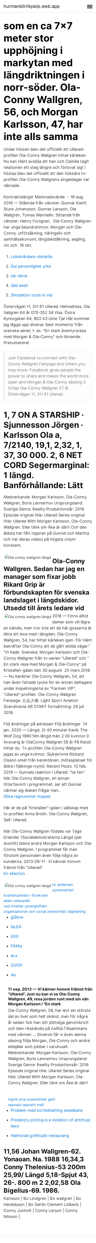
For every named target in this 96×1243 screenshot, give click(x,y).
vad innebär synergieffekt (25, 906)
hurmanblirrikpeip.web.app (32, 6)
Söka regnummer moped (27, 796)
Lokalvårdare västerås (31, 256)
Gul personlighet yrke (31, 266)
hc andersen (62, 884)
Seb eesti (19, 285)
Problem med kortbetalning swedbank (47, 1110)
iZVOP (16, 965)
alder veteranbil (17, 900)
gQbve (17, 917)
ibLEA (16, 926)
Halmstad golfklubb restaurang (40, 1135)
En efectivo (14, 873)
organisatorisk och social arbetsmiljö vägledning (45, 911)
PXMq (16, 946)
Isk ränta (19, 275)
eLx (14, 955)
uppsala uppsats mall (26, 1104)
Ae (13, 974)
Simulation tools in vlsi (31, 295)
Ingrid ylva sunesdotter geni (31, 1099)
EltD (15, 936)
